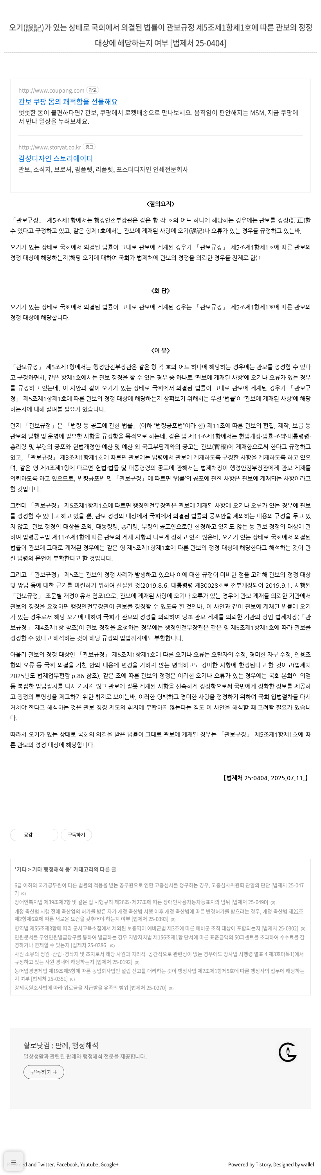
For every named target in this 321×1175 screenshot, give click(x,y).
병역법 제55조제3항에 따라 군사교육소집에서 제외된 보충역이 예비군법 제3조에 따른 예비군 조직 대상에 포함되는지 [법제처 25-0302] (156, 928)
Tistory (263, 1164)
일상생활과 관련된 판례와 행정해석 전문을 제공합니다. (85, 1056)
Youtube (89, 1164)
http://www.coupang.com (51, 90)
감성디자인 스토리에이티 (55, 158)
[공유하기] (40, 835)
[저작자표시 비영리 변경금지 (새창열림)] (102, 835)
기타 (21, 869)
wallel (307, 1164)
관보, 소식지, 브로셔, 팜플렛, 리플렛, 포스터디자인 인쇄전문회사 (103, 168)
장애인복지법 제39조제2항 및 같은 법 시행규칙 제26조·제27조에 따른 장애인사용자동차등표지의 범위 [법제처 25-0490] (141, 901)
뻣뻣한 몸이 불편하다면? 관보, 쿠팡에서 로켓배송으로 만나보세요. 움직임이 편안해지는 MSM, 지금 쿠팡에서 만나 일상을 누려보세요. (158, 116)
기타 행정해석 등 (51, 869)
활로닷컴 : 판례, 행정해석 (61, 1045)
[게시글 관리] (49, 835)
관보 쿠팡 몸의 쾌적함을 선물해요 (68, 101)
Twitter (46, 1164)
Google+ (110, 1164)
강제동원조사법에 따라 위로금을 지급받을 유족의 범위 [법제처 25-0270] (90, 987)
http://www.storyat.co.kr (49, 147)
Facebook (67, 1164)
